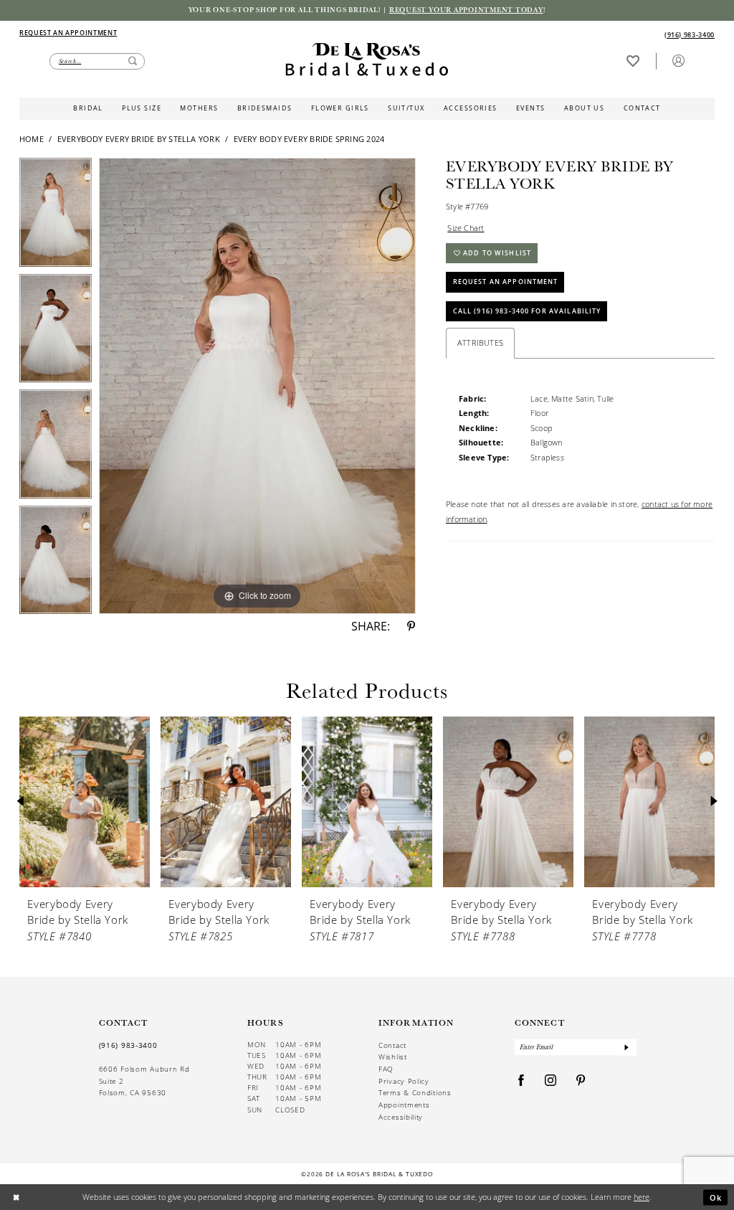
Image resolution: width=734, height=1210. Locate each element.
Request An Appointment (505, 281)
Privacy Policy (403, 1081)
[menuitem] (193, 33)
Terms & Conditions (415, 1092)
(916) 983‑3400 (128, 1045)
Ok (716, 1196)
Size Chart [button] (465, 227)
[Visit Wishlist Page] (632, 60)
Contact (392, 1045)
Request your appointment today (466, 9)
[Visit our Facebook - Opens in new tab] (521, 1081)
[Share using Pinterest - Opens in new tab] (411, 626)
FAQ (386, 1069)
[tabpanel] (55, 216)
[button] (678, 60)
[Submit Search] (132, 61)
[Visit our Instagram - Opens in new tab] (551, 1081)
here (641, 1196)
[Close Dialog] (16, 1197)
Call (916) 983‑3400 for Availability (527, 311)
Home (31, 138)
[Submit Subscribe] (626, 1047)
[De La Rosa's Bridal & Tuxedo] (366, 59)
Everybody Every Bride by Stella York (138, 138)
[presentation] (84, 802)
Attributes (480, 342)
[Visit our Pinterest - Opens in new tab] (581, 1081)
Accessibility (400, 1117)
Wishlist (392, 1056)
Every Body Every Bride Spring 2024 (309, 138)
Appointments (403, 1105)
